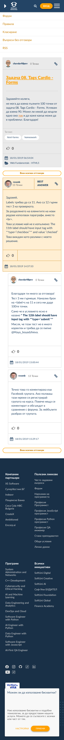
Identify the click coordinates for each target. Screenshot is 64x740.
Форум (7, 16)
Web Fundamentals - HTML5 (24, 163)
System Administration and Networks (15, 572)
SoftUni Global (42, 600)
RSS (5, 48)
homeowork (31, 137)
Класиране (10, 32)
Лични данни (42, 547)
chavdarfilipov (20, 64)
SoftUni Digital (42, 573)
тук (20, 115)
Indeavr (9, 495)
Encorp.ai (10, 525)
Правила (8, 24)
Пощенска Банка (15, 500)
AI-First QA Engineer (16, 650)
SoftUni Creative (43, 578)
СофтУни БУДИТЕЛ (45, 589)
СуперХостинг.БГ (15, 489)
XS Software (12, 484)
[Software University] (13, 6)
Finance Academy (44, 606)
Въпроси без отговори (17, 40)
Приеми (40, 729)
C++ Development (15, 580)
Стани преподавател (46, 536)
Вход (46, 6)
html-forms (13, 137)
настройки (22, 729)
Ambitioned (11, 520)
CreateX (9, 514)
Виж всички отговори (32, 173)
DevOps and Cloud (15, 611)
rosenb (16, 182)
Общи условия (42, 541)
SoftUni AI (40, 584)
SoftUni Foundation (45, 595)
